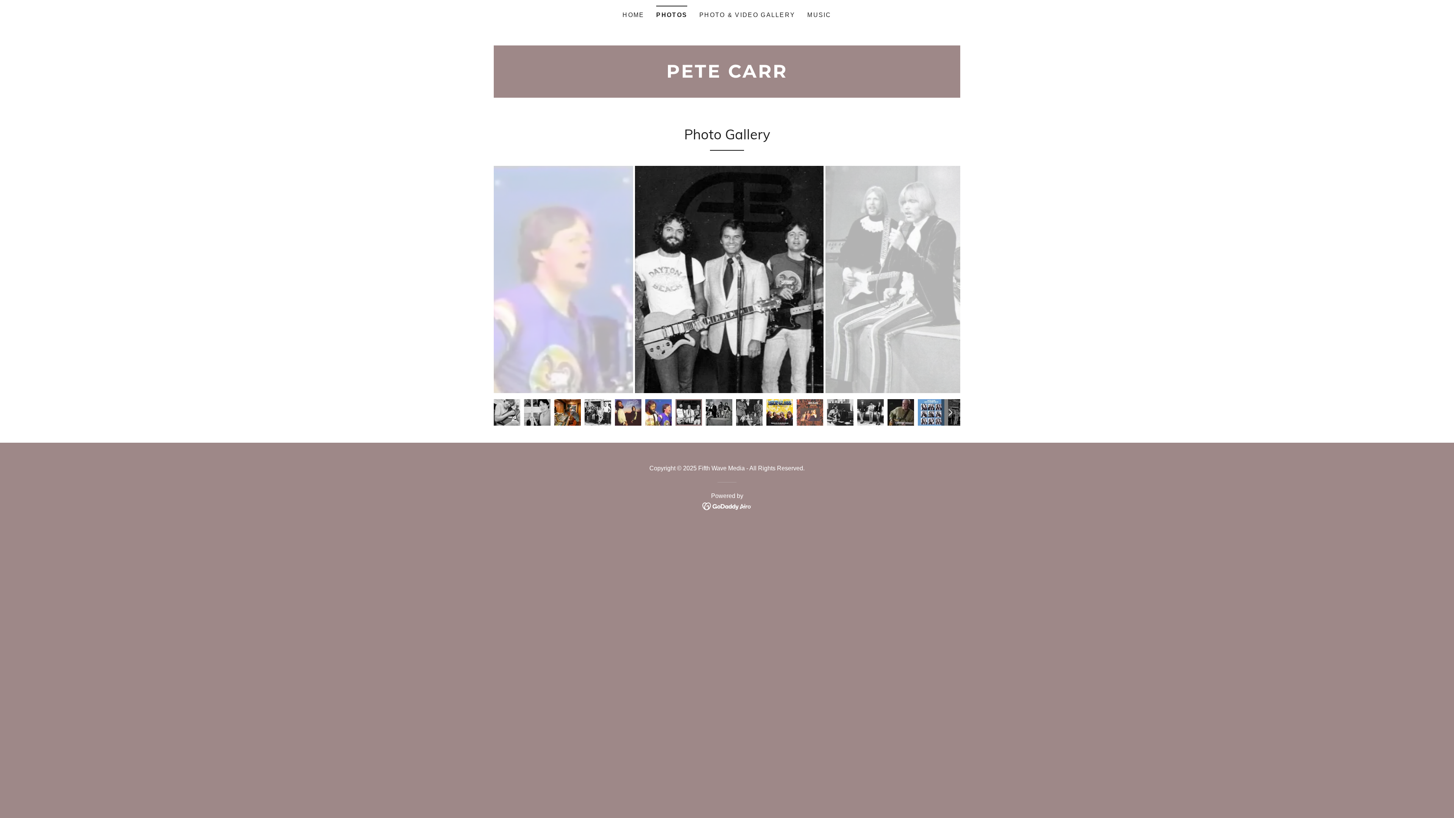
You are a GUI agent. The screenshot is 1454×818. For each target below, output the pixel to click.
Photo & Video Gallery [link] (747, 15)
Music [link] (819, 15)
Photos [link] (671, 15)
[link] (727, 75)
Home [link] (633, 15)
